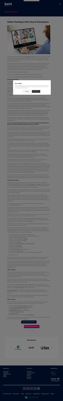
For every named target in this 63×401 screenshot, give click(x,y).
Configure (27, 91)
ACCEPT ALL (36, 91)
